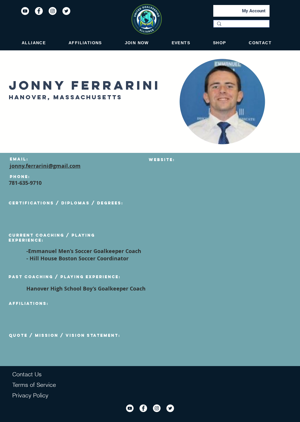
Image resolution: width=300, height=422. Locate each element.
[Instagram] (53, 11)
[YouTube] (25, 11)
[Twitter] (66, 11)
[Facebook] (39, 11)
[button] (33, 42)
